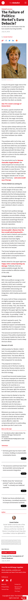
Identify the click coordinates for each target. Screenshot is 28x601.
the (14, 3)
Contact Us (17, 584)
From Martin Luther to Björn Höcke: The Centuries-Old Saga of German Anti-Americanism (13, 435)
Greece (14, 543)
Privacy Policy (5, 587)
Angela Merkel (5, 540)
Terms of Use (4, 589)
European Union (16, 540)
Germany (9, 543)
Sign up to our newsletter (18, 587)
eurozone (4, 543)
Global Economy (7, 9)
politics (18, 543)
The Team (17, 591)
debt (11, 540)
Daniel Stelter (8, 37)
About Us (3, 584)
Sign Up (23, 598)
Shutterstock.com (9, 79)
